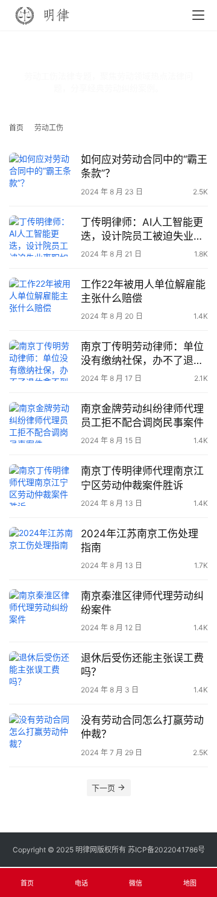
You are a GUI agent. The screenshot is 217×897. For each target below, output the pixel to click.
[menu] (198, 15)
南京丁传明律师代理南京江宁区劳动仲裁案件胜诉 (142, 478)
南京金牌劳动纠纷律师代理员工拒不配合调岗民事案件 (142, 416)
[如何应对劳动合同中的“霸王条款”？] (42, 173)
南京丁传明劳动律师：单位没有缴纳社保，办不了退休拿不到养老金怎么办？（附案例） (142, 354)
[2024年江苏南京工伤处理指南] (42, 547)
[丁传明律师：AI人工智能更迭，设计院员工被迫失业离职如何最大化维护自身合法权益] (42, 236)
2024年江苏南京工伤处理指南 (139, 541)
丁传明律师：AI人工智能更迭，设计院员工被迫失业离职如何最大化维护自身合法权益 (142, 229)
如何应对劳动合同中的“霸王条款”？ (144, 166)
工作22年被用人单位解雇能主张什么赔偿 (143, 291)
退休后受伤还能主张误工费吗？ (142, 665)
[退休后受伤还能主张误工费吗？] (42, 671)
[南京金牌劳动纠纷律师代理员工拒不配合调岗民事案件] (42, 422)
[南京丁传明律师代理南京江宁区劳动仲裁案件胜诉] (42, 484)
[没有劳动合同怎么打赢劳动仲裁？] (42, 734)
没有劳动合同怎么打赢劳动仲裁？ (142, 727)
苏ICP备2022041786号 (166, 849)
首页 (16, 127)
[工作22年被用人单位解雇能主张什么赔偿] (42, 298)
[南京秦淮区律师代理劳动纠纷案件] (42, 609)
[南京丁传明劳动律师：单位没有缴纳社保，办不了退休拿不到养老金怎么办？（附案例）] (42, 360)
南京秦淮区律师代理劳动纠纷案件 (142, 603)
